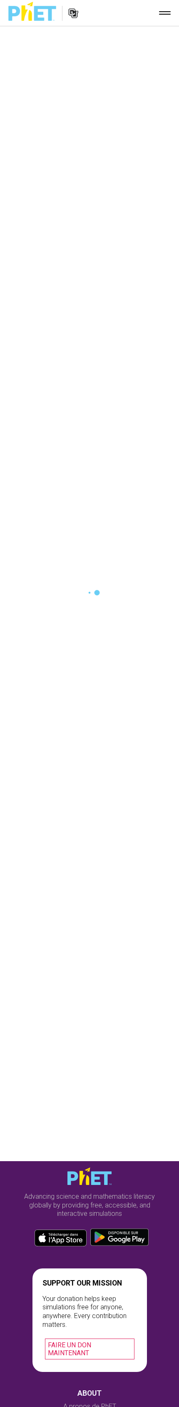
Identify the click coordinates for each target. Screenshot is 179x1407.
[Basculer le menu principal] (164, 12)
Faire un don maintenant (69, 1349)
